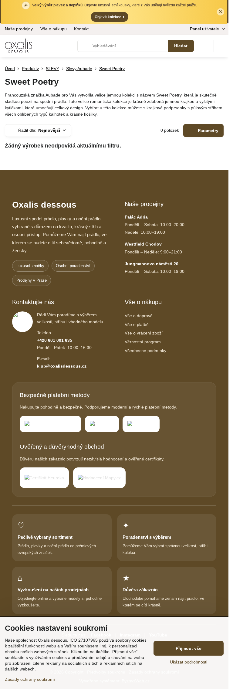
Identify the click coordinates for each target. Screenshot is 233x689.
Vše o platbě (137, 324)
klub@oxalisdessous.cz (61, 366)
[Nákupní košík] (206, 46)
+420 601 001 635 (54, 340)
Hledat (180, 45)
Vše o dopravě (139, 315)
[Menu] (221, 46)
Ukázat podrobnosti (188, 662)
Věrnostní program (143, 341)
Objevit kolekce (109, 16)
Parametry (207, 130)
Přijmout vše (188, 648)
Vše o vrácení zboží (144, 333)
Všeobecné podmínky (145, 350)
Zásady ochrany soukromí (30, 679)
